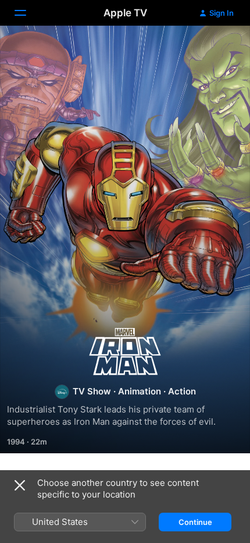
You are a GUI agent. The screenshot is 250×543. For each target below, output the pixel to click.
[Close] (20, 485)
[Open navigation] (27, 13)
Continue (195, 522)
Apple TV (125, 13)
